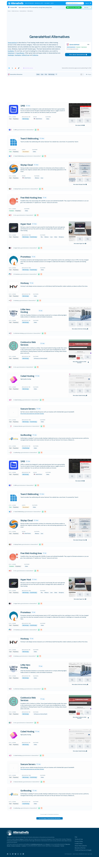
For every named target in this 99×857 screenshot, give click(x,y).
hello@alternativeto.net (36, 844)
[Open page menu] (90, 3)
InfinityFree (25, 55)
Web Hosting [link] (51, 74)
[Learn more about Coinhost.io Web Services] (13, 345)
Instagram (17, 845)
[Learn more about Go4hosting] (13, 438)
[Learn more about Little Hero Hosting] (13, 313)
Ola (17, 839)
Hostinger (11, 55)
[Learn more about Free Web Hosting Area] (13, 201)
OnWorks (35, 55)
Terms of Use (79, 839)
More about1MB (79, 125)
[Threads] (18, 854)
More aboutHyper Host (79, 243)
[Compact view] (83, 74)
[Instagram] (20, 854)
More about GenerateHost (77, 54)
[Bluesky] (15, 854)
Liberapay (57, 845)
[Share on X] (12, 68)
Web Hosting (25, 119)
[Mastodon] (13, 854)
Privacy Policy (79, 841)
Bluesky (9, 845)
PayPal (62, 845)
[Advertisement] (49, 22)
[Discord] (7, 854)
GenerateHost (12, 42)
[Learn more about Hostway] (13, 286)
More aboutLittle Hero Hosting (79, 329)
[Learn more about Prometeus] (13, 260)
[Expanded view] (81, 74)
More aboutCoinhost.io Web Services (79, 362)
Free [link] (46, 74)
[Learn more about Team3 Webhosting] (13, 142)
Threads (13, 845)
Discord (47, 844)
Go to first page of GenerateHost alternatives (49, 818)
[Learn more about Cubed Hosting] (13, 379)
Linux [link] (42, 74)
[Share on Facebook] (9, 68)
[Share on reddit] (15, 68)
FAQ (76, 837)
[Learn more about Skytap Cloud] (13, 168)
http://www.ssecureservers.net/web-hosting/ (32, 413)
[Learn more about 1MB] (13, 109)
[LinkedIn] (23, 854)
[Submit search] (66, 3)
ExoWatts (11, 51)
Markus (21, 839)
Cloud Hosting (33, 237)
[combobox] (75, 3)
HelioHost (11, 53)
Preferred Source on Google (83, 850)
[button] (28, 106)
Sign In (87, 3)
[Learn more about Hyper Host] (13, 227)
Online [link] (38, 74)
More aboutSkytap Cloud (79, 184)
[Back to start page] (16, 3)
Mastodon (67, 844)
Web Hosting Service (71, 47)
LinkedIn (24, 845)
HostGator (18, 55)
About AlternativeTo (81, 846)
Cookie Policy (78, 843)
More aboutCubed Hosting (79, 395)
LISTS (52, 3)
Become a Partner (80, 848)
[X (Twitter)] (10, 854)
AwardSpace (20, 53)
